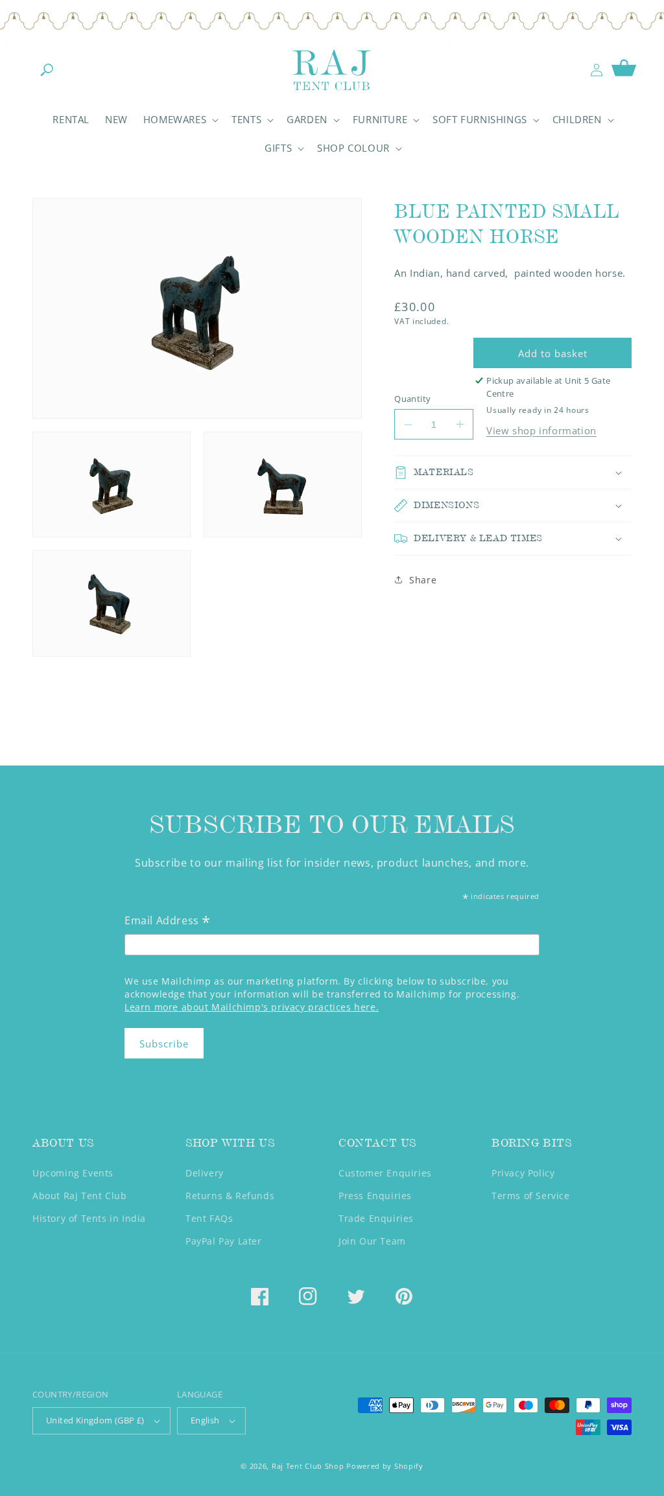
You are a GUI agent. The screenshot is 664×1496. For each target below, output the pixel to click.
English (205, 1420)
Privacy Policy (523, 1173)
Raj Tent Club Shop (308, 1466)
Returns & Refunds (229, 1195)
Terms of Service (531, 1195)
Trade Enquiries (376, 1218)
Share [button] (422, 580)
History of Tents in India (89, 1218)
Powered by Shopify (384, 1466)
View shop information (541, 430)
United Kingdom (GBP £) (95, 1420)
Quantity (412, 398)
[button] (46, 70)
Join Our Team (372, 1241)
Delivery (204, 1173)
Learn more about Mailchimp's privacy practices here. (251, 1007)
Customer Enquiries (385, 1173)
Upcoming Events (72, 1173)
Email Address (167, 921)
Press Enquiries (375, 1195)
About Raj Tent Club (79, 1195)
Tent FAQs (209, 1218)
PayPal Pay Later (223, 1241)
